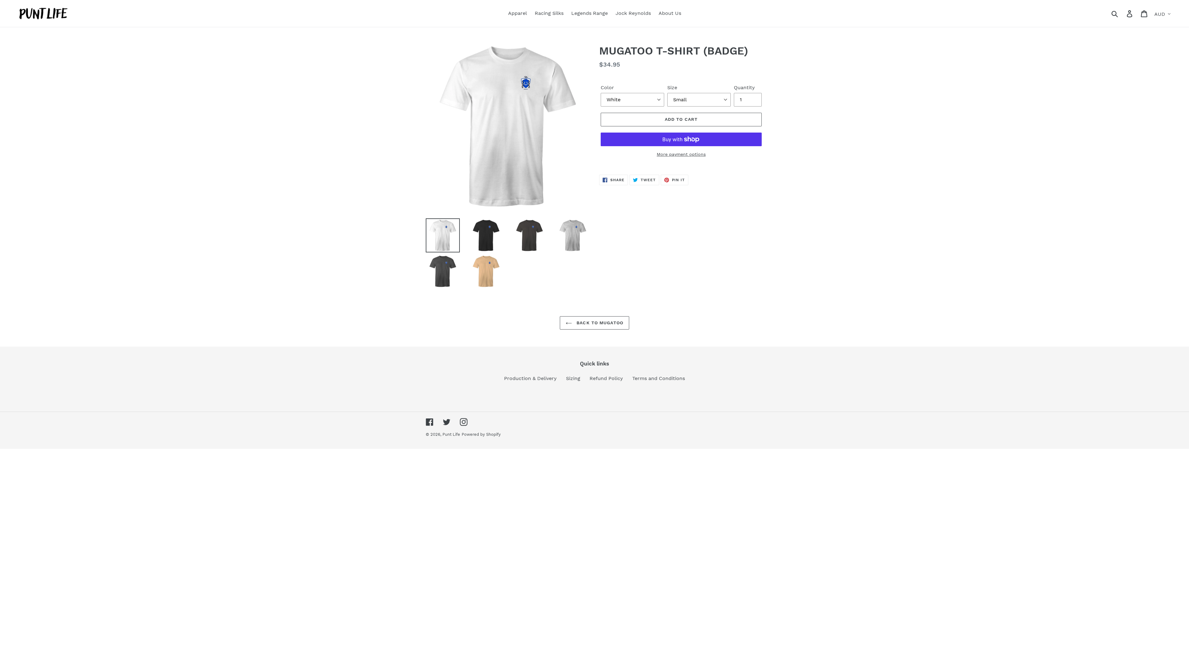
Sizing (573, 378)
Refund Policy (606, 378)
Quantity (744, 87)
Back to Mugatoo (599, 322)
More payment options (681, 154)
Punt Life (451, 434)
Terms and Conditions (658, 378)
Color (607, 87)
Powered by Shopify (481, 434)
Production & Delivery (530, 378)
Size (672, 87)
